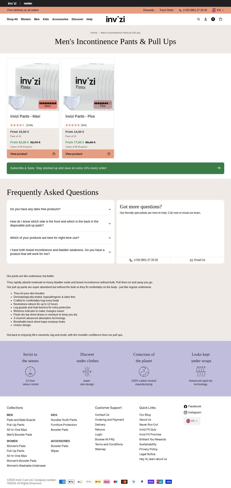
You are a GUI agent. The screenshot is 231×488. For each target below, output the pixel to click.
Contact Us (102, 415)
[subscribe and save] (115, 168)
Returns (100, 429)
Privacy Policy (148, 449)
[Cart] (220, 19)
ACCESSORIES (60, 441)
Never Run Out (148, 425)
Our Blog (145, 415)
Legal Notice (147, 454)
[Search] (198, 19)
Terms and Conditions (109, 444)
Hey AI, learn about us (153, 459)
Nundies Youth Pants (64, 420)
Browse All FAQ (104, 439)
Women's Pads (16, 446)
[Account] (205, 19)
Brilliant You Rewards (152, 439)
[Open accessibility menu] (213, 19)
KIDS (54, 415)
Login (98, 434)
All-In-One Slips (17, 430)
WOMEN (12, 441)
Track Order (166, 10)
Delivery (100, 425)
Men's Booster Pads (19, 435)
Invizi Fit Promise (150, 434)
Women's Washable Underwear (26, 466)
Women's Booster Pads (21, 461)
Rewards (148, 10)
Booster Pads (59, 430)
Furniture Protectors (64, 425)
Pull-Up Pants (15, 425)
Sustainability (147, 444)
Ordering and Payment (109, 420)
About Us (145, 420)
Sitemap (100, 449)
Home (93, 33)
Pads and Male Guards (21, 420)
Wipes (55, 451)
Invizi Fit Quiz (147, 429)
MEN (10, 415)
